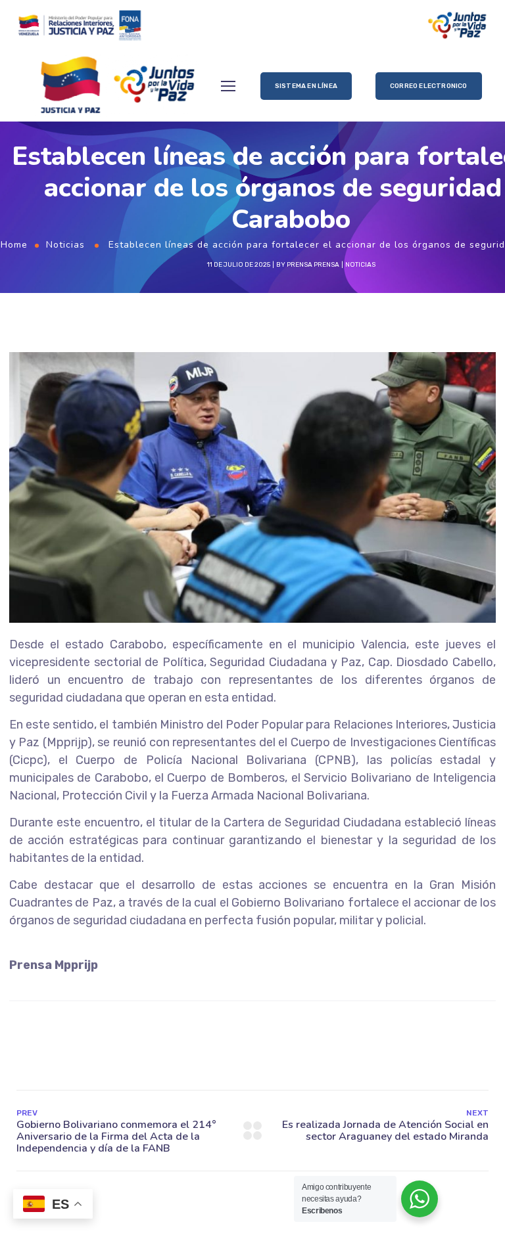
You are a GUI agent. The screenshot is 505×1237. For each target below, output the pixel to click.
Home (14, 244)
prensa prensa (313, 265)
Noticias (65, 244)
